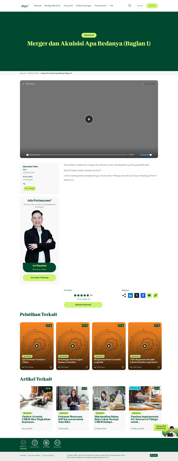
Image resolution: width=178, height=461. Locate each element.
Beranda (37, 5)
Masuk (140, 6)
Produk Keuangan (83, 5)
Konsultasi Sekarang (39, 277)
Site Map (23, 455)
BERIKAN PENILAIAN (83, 305)
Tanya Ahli (68, 5)
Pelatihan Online (33, 73)
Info (111, 5)
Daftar (152, 6)
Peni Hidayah (30, 188)
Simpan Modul (150, 84)
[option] (89, 41)
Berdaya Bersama (52, 5)
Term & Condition (34, 455)
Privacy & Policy (48, 455)
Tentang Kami (101, 5)
